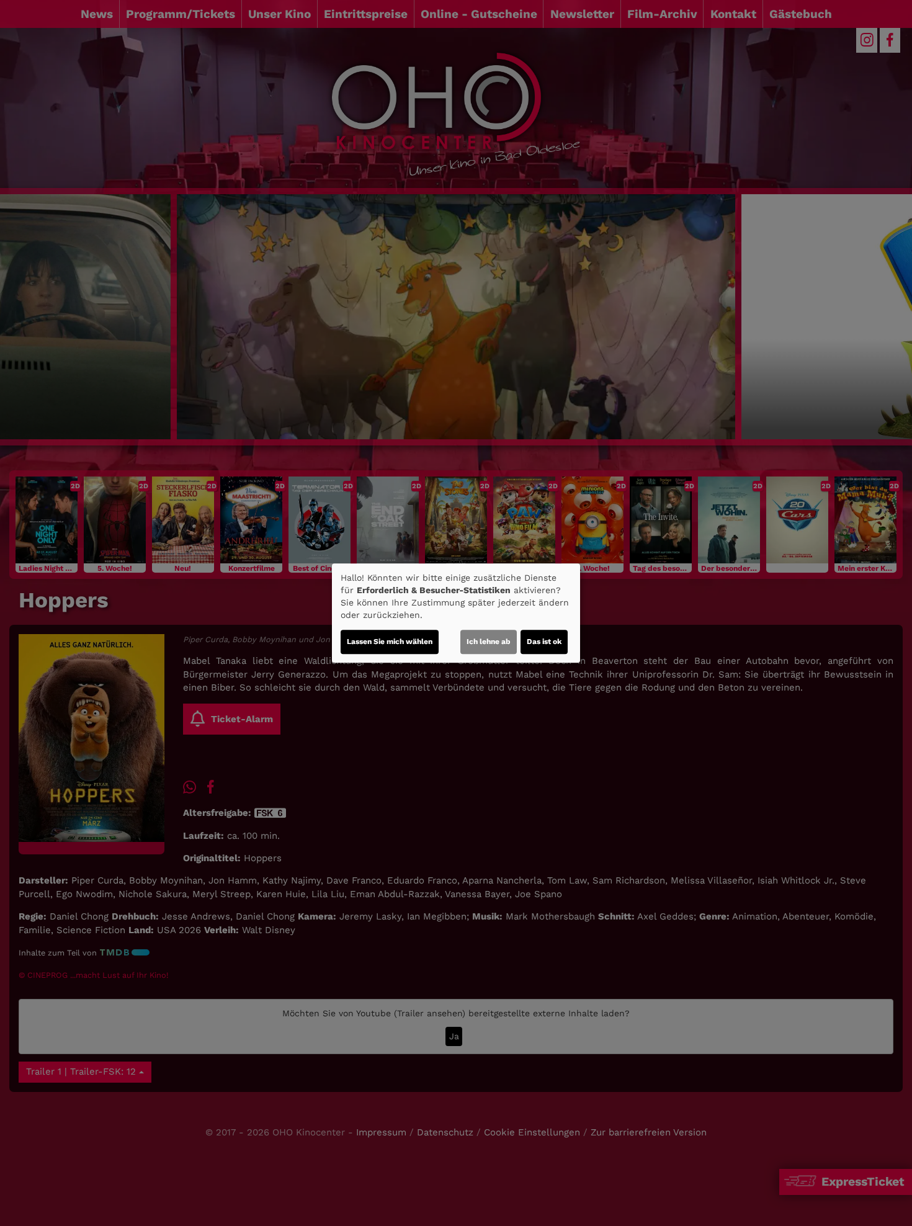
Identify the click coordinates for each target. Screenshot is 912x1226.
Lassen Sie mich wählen (389, 641)
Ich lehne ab (489, 641)
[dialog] (456, 613)
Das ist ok (544, 641)
